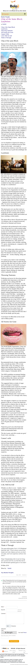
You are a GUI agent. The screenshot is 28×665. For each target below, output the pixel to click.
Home (11, 650)
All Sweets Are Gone (7, 32)
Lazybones (4, 29)
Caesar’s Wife (5, 34)
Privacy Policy (14, 651)
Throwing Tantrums (7, 30)
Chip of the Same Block (8, 27)
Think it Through (6, 37)
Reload (24, 632)
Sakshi (4, 24)
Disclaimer (21, 650)
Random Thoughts (5, 17)
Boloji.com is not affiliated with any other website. (14, 10)
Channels (6, 14)
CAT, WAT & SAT (6, 36)
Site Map (24, 651)
